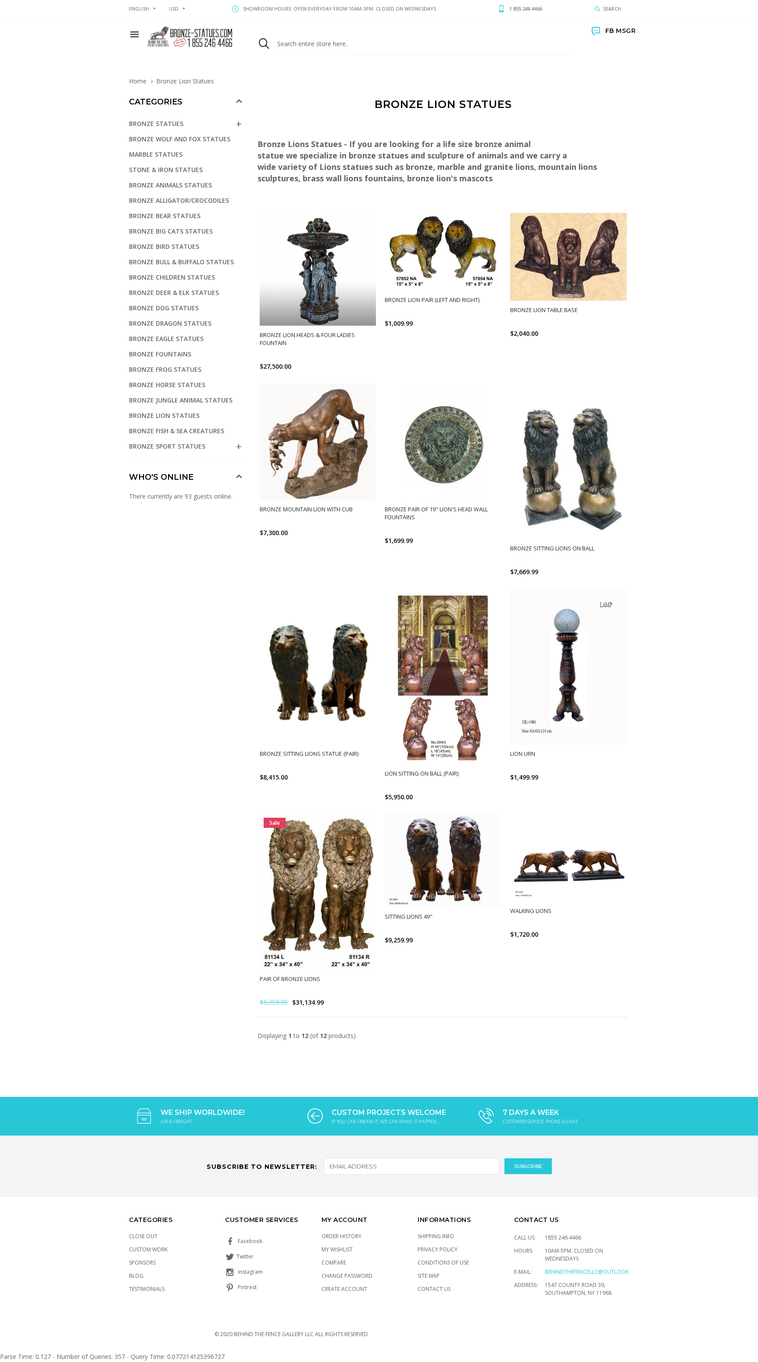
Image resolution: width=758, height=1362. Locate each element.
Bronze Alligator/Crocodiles (179, 200)
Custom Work (148, 1249)
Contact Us (434, 1289)
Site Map (429, 1275)
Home (138, 81)
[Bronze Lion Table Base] (568, 257)
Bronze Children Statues (172, 277)
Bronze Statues (156, 123)
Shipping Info (436, 1236)
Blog (136, 1275)
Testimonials (146, 1289)
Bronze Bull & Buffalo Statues (181, 262)
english (139, 8)
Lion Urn (522, 754)
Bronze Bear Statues (164, 216)
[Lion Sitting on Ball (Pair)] (443, 676)
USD (174, 8)
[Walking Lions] (568, 857)
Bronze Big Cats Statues (171, 231)
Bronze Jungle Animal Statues (180, 400)
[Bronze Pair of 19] (443, 442)
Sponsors (142, 1262)
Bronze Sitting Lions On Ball (552, 548)
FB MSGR (620, 31)
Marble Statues (155, 154)
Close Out (143, 1236)
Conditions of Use (443, 1262)
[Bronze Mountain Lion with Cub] (318, 442)
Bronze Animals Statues (170, 185)
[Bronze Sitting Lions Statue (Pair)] (318, 666)
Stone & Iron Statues (166, 169)
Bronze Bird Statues (164, 246)
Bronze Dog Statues (164, 308)
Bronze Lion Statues (164, 415)
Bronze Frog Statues (165, 369)
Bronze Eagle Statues (166, 338)
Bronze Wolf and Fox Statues (179, 139)
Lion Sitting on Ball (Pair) (421, 773)
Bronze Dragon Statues (170, 323)
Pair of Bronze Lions (290, 979)
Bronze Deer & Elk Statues (174, 292)
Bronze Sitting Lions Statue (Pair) (309, 754)
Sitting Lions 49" (409, 916)
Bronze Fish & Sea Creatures (176, 431)
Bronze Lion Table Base (544, 310)
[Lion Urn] (568, 666)
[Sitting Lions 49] (443, 860)
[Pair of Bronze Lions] (318, 891)
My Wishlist (337, 1249)
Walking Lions (530, 911)
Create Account (344, 1289)
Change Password (347, 1275)
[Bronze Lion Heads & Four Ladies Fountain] (318, 269)
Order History (341, 1236)
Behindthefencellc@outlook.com (593, 1272)
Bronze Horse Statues (167, 385)
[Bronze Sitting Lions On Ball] (568, 461)
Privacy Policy (438, 1249)
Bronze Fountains (160, 354)
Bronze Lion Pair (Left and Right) (432, 300)
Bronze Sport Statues (167, 446)
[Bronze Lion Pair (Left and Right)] (443, 252)
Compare (334, 1262)
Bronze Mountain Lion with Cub (306, 509)
